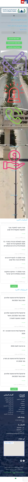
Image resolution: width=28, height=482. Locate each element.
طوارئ (14, 103)
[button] (14, 15)
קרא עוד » (23, 304)
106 (14, 125)
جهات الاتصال (14, 195)
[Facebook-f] (24, 461)
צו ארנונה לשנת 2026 (18, 346)
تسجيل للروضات (14, 146)
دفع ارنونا (14, 170)
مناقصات (14, 215)
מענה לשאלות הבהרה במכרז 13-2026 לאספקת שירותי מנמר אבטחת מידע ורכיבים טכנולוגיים (14, 244)
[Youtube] (22, 2)
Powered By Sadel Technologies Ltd (14, 473)
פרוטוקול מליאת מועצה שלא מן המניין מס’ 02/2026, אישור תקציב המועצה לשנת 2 (14, 315)
